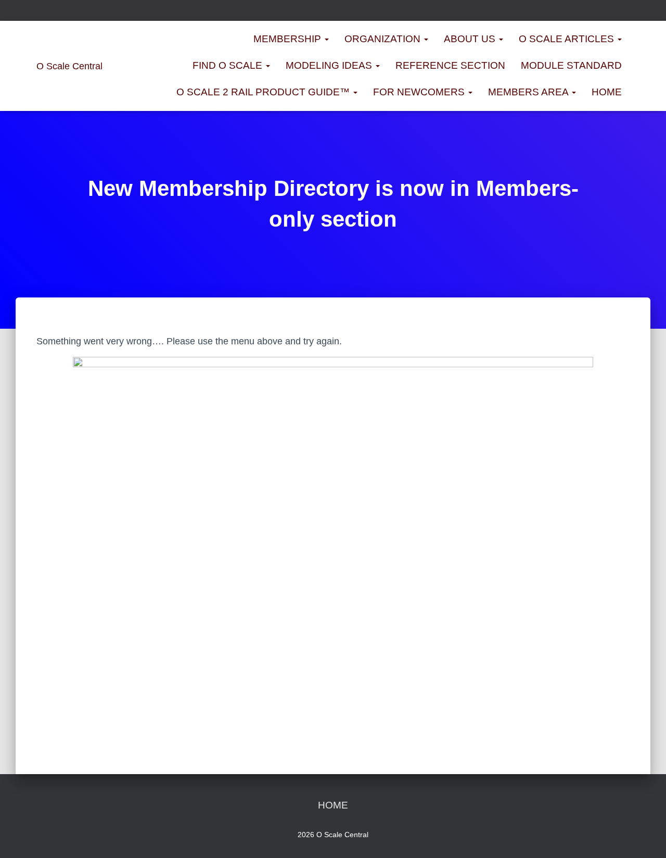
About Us (471, 38)
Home (607, 91)
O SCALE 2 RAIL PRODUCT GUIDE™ (264, 91)
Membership (288, 38)
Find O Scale (229, 65)
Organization (383, 38)
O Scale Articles (568, 38)
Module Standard (571, 65)
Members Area (529, 91)
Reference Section (450, 65)
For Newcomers (420, 91)
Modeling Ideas (330, 65)
